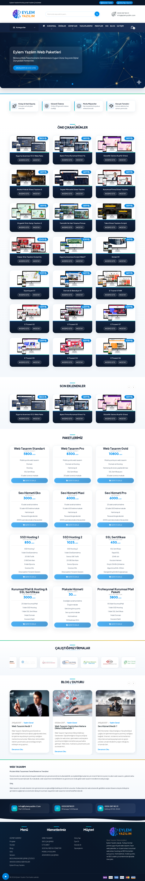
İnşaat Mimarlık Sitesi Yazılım (72, 189)
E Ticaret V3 (73, 324)
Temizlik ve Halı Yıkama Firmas (72, 223)
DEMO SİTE (25, 160)
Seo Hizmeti (29, 495)
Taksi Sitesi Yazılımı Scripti (115, 223)
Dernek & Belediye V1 (72, 290)
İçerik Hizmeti (72, 591)
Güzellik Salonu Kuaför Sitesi (115, 156)
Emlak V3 (115, 257)
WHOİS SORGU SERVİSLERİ (20, 862)
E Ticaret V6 (116, 358)
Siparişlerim (78, 848)
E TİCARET (46, 845)
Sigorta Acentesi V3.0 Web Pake (29, 156)
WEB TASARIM (47, 838)
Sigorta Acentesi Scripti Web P (73, 257)
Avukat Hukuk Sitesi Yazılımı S (29, 189)
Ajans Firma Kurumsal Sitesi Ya (72, 156)
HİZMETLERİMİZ (15, 838)
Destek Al (77, 845)
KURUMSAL (51, 26)
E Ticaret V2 (29, 324)
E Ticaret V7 (116, 324)
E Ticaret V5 (29, 358)
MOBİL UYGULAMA (49, 852)
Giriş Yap (77, 838)
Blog (11, 848)
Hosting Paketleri (29, 539)
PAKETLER (99, 26)
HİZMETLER (72, 26)
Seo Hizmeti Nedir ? (107, 726)
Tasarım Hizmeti (29, 451)
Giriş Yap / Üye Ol (125, 3)
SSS (106, 26)
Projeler (12, 841)
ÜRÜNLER (62, 26)
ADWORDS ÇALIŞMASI (50, 855)
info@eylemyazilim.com (126, 15)
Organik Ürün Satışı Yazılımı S (29, 223)
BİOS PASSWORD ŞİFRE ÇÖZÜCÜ (22, 858)
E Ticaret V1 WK (115, 290)
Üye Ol (76, 841)
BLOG (112, 26)
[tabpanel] (72, 60)
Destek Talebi (107, 3)
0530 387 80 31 (123, 13)
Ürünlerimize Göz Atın (26, 68)
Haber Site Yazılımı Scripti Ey (29, 257)
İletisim (12, 855)
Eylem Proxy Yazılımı (17, 865)
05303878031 (68, 806)
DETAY (37, 160)
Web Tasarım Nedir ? (22, 726)
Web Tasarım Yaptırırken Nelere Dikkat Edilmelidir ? (70, 727)
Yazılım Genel (28, 723)
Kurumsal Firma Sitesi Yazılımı (115, 189)
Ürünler (12, 845)
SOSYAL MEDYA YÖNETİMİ (51, 848)
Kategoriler (21, 27)
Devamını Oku (17, 749)
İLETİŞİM (120, 26)
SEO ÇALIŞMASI (47, 841)
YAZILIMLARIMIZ (86, 26)
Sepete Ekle (30, 480)
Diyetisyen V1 (29, 290)
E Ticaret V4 (72, 358)
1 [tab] (72, 84)
